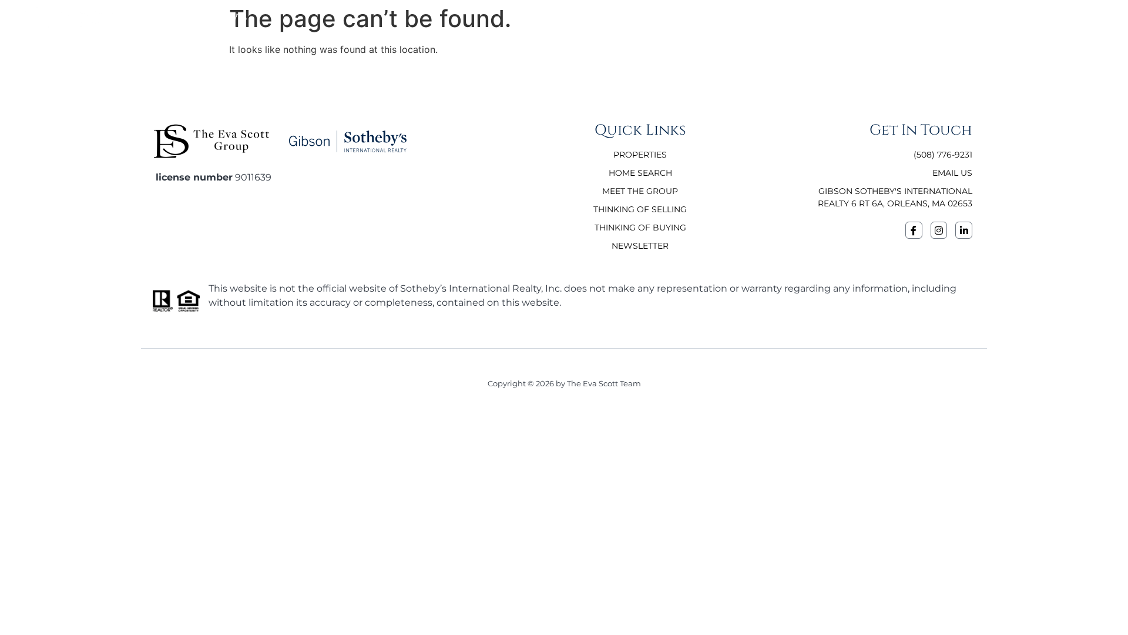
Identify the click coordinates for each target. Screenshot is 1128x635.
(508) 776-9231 (1034, 19)
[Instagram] (939, 230)
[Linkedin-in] (963, 230)
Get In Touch (962, 19)
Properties (818, 19)
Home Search (889, 19)
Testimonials (749, 19)
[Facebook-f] (913, 230)
